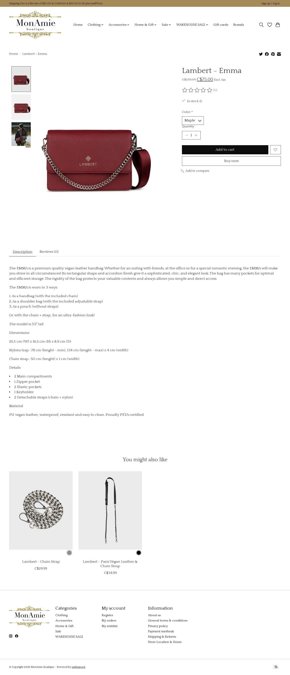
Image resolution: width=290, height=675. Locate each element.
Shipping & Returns (162, 636)
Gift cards (220, 25)
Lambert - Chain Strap (41, 561)
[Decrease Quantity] (187, 135)
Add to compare (197, 171)
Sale (58, 631)
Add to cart (225, 150)
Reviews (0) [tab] (49, 252)
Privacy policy (158, 626)
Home (78, 25)
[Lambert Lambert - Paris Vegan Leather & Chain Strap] (110, 513)
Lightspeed (78, 667)
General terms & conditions (167, 620)
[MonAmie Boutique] (35, 24)
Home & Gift (64, 626)
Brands (238, 25)
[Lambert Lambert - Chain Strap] (41, 513)
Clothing (61, 615)
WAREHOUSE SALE (69, 636)
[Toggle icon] (261, 25)
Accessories (63, 620)
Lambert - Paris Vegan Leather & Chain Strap (110, 563)
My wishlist (109, 626)
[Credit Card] (276, 667)
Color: (187, 112)
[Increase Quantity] (196, 135)
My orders (109, 620)
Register (107, 615)
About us (154, 615)
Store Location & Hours (165, 642)
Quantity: (188, 126)
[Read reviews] (197, 90)
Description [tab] (22, 252)
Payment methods (161, 631)
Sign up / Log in (271, 3)
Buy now (231, 161)
